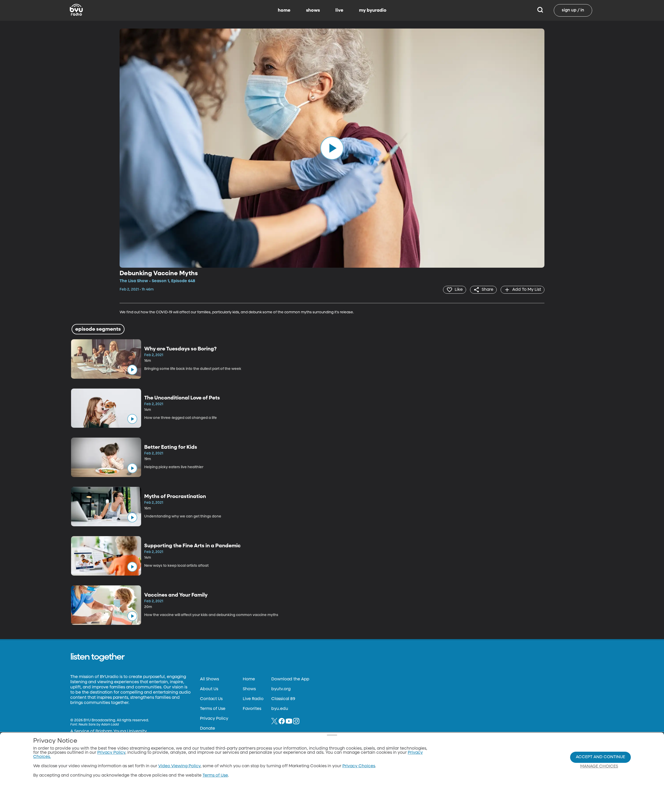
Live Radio (253, 699)
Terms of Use (212, 709)
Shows (249, 689)
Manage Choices (599, 766)
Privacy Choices (358, 766)
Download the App (290, 679)
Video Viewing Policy (179, 766)
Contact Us (211, 699)
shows (313, 10)
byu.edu (279, 709)
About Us (209, 689)
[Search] (540, 10)
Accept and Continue (600, 757)
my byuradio (372, 10)
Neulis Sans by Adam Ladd (99, 724)
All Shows (209, 679)
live (339, 10)
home (284, 10)
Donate (207, 729)
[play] (332, 148)
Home (249, 679)
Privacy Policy (214, 719)
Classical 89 (283, 699)
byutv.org (280, 689)
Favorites (252, 709)
